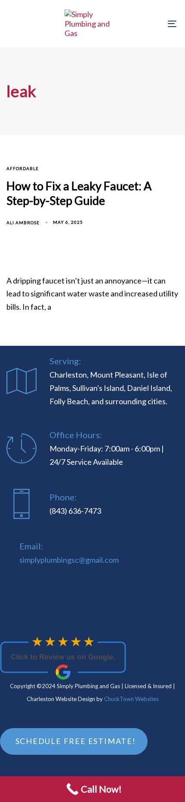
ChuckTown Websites (131, 698)
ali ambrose (23, 222)
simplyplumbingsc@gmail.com (69, 559)
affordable (22, 168)
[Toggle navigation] (148, 23)
